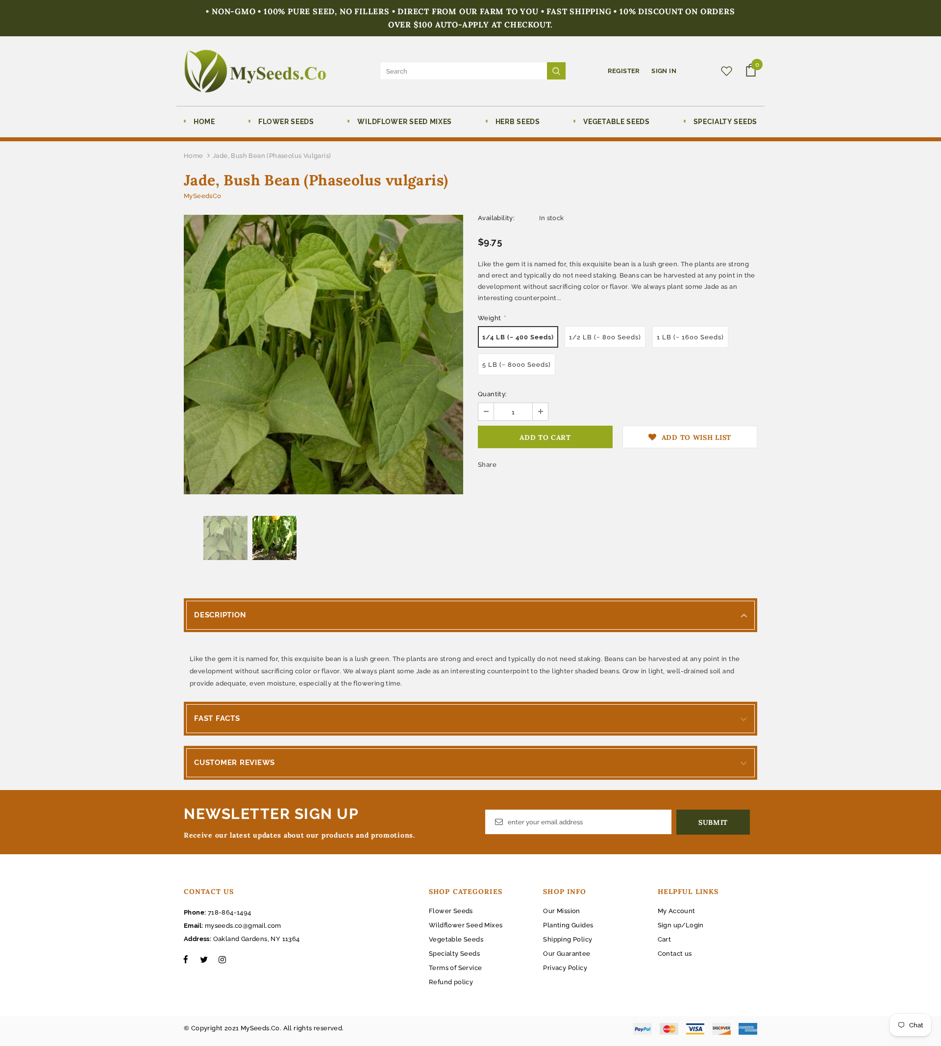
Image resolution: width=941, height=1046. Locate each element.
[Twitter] (204, 959)
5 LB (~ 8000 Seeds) (516, 364)
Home (193, 155)
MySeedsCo (203, 196)
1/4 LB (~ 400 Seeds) (518, 337)
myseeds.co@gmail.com (243, 925)
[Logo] (255, 71)
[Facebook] (186, 959)
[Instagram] (222, 959)
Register (625, 71)
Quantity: (492, 394)
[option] (323, 354)
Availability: (496, 218)
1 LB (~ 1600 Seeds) (690, 337)
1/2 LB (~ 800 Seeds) (605, 337)
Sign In (663, 71)
